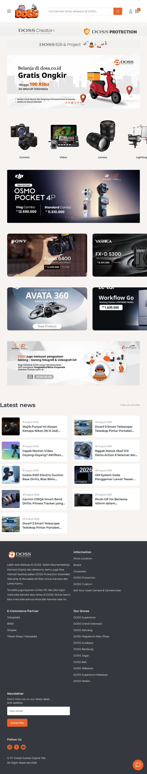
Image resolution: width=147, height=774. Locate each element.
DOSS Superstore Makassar (91, 674)
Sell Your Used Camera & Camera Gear (97, 590)
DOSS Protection (84, 577)
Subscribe (17, 722)
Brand (77, 565)
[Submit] (117, 11)
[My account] (130, 11)
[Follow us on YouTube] (23, 747)
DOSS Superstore (85, 617)
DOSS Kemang (83, 630)
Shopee (11, 630)
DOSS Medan (82, 681)
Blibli (10, 623)
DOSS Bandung (83, 649)
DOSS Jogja (81, 655)
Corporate (80, 571)
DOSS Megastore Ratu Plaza (91, 636)
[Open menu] (9, 11)
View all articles (130, 405)
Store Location (83, 558)
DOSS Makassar (83, 668)
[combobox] (84, 11)
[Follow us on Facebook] (16, 747)
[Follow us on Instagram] (9, 747)
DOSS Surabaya (83, 642)
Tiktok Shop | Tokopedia (22, 636)
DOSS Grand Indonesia (88, 623)
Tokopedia (13, 617)
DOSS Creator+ (83, 584)
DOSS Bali (80, 662)
